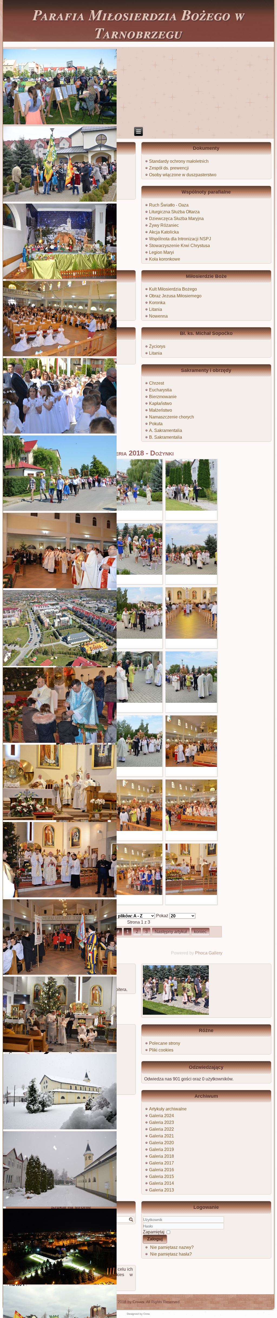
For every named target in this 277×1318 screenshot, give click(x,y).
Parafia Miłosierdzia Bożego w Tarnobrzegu (139, 23)
